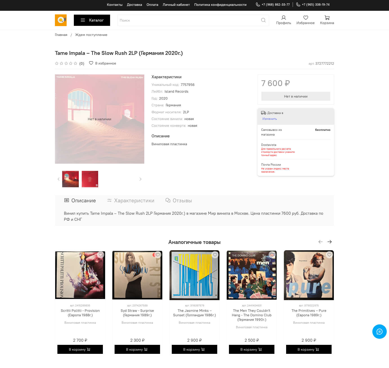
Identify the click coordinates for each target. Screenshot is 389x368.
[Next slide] (137, 119)
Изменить (269, 119)
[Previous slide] (62, 119)
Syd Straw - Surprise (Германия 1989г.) (137, 312)
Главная (61, 34)
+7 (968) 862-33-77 (276, 4)
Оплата (152, 4)
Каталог (96, 20)
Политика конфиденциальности (220, 4)
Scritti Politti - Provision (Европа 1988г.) (80, 312)
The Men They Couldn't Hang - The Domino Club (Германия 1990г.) (251, 315)
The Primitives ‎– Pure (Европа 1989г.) (309, 312)
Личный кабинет (176, 4)
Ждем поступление (91, 34)
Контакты (114, 4)
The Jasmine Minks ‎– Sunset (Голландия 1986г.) (194, 312)
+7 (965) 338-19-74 (316, 4)
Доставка (134, 4)
